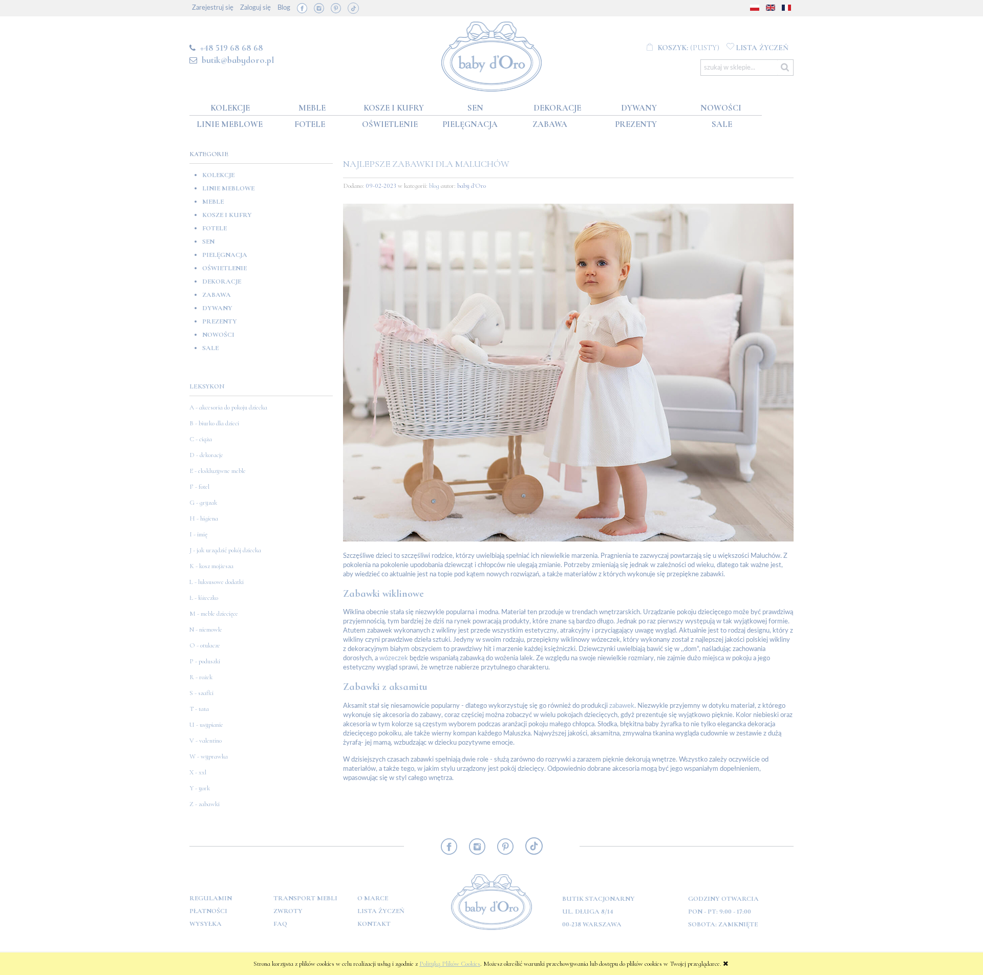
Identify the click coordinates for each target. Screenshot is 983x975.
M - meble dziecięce (213, 614)
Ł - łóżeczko (203, 598)
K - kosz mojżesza (211, 566)
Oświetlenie (224, 268)
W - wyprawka (208, 756)
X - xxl (197, 772)
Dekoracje (221, 281)
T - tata (199, 709)
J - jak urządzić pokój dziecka (225, 550)
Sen (208, 241)
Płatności (208, 911)
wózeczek (393, 658)
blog (434, 186)
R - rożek (200, 677)
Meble (213, 202)
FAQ (280, 924)
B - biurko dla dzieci (214, 423)
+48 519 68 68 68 (231, 47)
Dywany (217, 308)
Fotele (214, 228)
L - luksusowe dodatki (216, 582)
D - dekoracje (206, 455)
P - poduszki (204, 661)
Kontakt (374, 924)
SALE (210, 348)
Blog (283, 8)
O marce (372, 898)
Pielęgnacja (224, 255)
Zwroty (288, 911)
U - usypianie (206, 725)
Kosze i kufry (227, 215)
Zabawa (216, 295)
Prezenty (219, 321)
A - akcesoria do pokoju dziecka (228, 407)
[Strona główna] (491, 54)
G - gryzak (203, 503)
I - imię (198, 534)
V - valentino (205, 740)
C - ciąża (200, 439)
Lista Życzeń (380, 911)
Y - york (199, 788)
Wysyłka (205, 924)
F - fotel (199, 487)
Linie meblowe (228, 188)
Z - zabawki (204, 804)
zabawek (621, 706)
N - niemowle (205, 629)
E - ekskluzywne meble (217, 471)
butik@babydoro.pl (238, 60)
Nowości (218, 335)
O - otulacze (204, 645)
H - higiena (203, 518)
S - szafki (201, 693)
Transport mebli (305, 898)
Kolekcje (218, 175)
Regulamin (210, 898)
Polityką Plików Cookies (449, 964)
